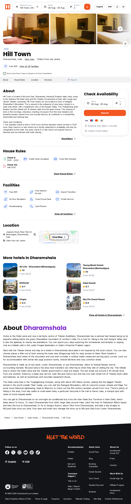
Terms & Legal (41, 499)
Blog (91, 458)
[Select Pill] (117, 6)
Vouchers (67, 499)
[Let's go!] (87, 7)
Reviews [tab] (48, 80)
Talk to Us (72, 481)
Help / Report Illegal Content (74, 487)
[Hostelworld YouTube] (26, 452)
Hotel (6, 49)
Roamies (92, 492)
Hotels (70, 458)
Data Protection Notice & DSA (18, 499)
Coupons (55, 499)
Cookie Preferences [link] (114, 499)
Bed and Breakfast (72, 465)
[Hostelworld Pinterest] (32, 452)
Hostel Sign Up (116, 478)
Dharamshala (9, 59)
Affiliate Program (117, 485)
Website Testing (83, 499)
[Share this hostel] (125, 43)
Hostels (71, 452)
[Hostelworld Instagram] (19, 452)
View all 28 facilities (29, 66)
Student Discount (96, 485)
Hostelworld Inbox (115, 491)
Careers (113, 465)
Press (112, 458)
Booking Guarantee (93, 465)
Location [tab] (35, 80)
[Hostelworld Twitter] (13, 452)
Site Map (97, 499)
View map (29, 59)
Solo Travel (94, 478)
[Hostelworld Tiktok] (38, 452)
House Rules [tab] (19, 80)
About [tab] (5, 80)
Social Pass (94, 452)
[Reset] (37, 7)
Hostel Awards (95, 472)
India (19, 59)
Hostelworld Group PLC (115, 452)
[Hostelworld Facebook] (7, 452)
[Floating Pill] (120, 28)
